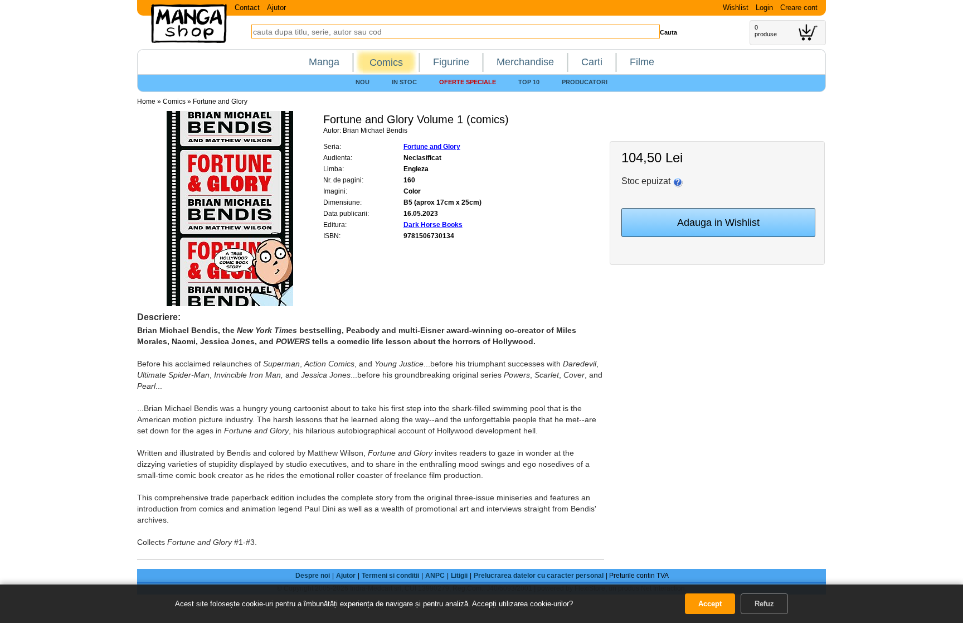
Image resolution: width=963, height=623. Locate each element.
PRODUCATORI (584, 82)
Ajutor (276, 7)
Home (146, 101)
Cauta (668, 32)
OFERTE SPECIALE (467, 82)
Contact (247, 7)
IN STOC (404, 82)
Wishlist (735, 7)
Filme (642, 61)
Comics (386, 62)
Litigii (459, 575)
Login (764, 7)
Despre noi (312, 575)
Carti (591, 61)
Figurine (451, 61)
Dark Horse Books (433, 225)
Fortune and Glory (220, 101)
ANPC (435, 575)
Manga (324, 61)
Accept (710, 604)
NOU (362, 82)
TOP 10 (528, 82)
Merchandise (525, 61)
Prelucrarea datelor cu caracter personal (539, 575)
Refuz (764, 604)
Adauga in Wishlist (718, 222)
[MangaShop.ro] (189, 41)
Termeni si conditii (390, 575)
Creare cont (799, 7)
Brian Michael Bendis (375, 130)
